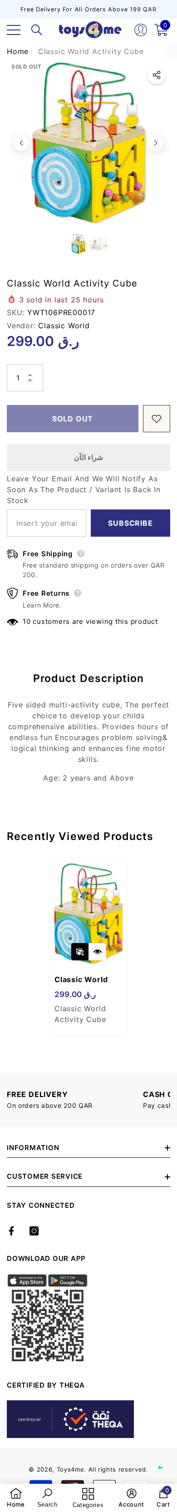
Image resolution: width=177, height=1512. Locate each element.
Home (18, 51)
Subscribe (130, 523)
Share (157, 75)
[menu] (13, 30)
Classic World (63, 325)
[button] (37, 30)
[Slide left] (21, 143)
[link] (16, 1498)
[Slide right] (155, 143)
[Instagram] (34, 1231)
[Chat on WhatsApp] (165, 1458)
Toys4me (70, 1469)
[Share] (157, 75)
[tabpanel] (88, 947)
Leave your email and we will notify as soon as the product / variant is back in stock (84, 489)
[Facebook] (11, 1231)
